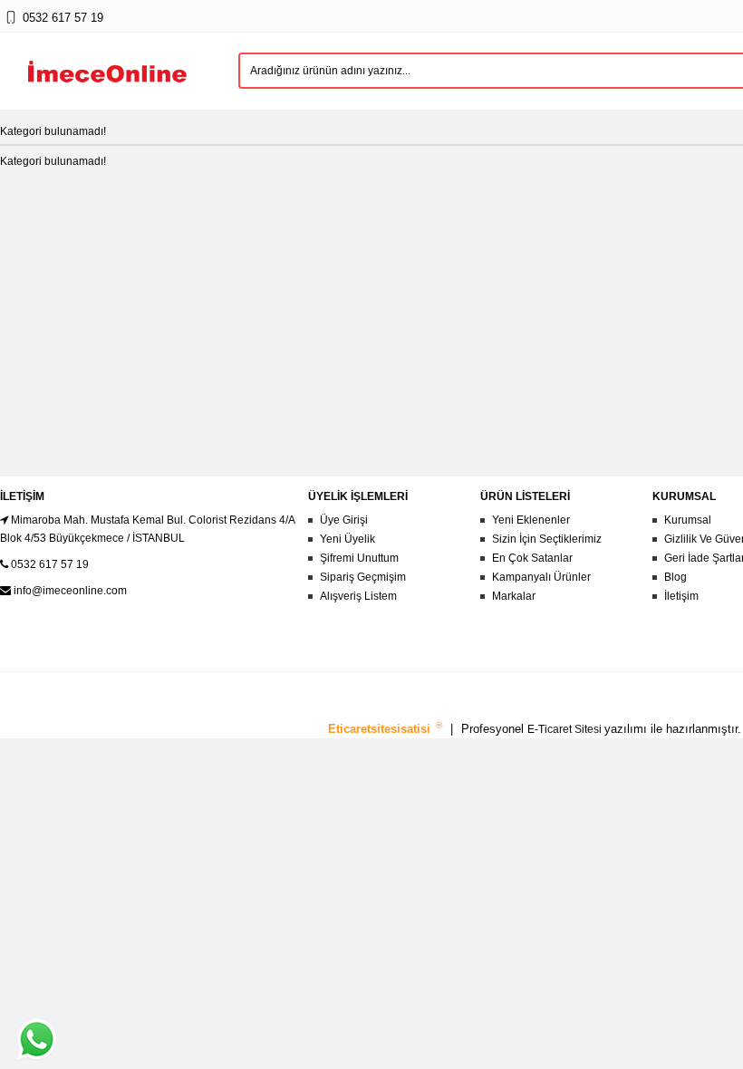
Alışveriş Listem (358, 596)
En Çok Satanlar (532, 558)
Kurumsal (687, 520)
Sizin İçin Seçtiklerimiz (547, 539)
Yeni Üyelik (347, 539)
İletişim (681, 596)
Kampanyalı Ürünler (541, 577)
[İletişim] (10, 26)
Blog (675, 577)
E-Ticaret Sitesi (565, 729)
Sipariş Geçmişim (363, 577)
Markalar (514, 596)
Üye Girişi (344, 520)
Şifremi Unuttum (359, 558)
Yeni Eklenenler (531, 520)
